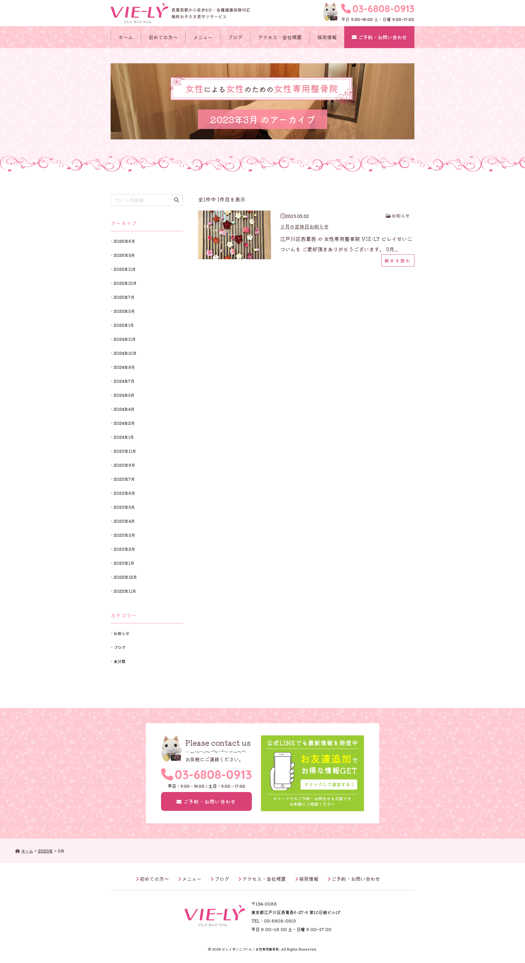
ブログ (235, 37)
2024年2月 (124, 423)
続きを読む (398, 260)
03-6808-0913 (383, 8)
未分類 (119, 661)
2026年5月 (124, 255)
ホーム (125, 37)
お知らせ (401, 215)
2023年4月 (124, 521)
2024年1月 (124, 437)
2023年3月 (124, 535)
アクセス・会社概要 (280, 37)
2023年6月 (124, 493)
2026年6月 (124, 241)
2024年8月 (124, 367)
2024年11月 (125, 339)
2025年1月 (124, 325)
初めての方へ (163, 37)
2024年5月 (124, 395)
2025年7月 (124, 297)
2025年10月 (125, 283)
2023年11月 (125, 451)
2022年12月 (125, 577)
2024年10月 (125, 353)
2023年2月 (124, 549)
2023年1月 (124, 563)
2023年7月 (124, 479)
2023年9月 (124, 465)
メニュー (203, 37)
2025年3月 (124, 311)
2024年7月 (124, 381)
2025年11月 (125, 269)
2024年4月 (124, 409)
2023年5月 (124, 507)
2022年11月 (125, 591)
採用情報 (327, 37)
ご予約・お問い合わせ (382, 37)
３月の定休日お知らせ (304, 226)
